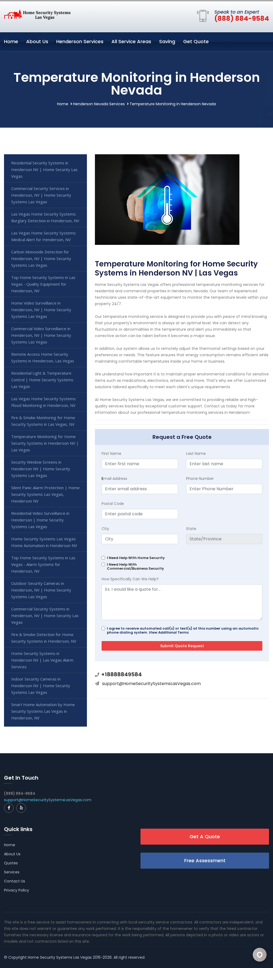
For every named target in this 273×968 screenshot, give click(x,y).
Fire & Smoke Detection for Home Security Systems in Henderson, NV (43, 638)
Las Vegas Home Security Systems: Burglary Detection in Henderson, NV (45, 217)
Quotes (11, 863)
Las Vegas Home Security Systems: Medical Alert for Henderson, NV (43, 236)
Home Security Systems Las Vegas (60, 957)
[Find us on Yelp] (21, 808)
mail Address (114, 478)
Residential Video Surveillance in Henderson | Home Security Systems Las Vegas (40, 520)
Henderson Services (79, 41)
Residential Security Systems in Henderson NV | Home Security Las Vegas (44, 169)
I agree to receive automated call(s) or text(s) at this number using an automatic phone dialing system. (183, 630)
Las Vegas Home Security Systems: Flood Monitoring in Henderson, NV (43, 402)
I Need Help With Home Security (136, 558)
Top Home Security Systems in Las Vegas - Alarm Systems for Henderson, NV (43, 564)
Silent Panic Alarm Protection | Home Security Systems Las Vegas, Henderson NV (45, 494)
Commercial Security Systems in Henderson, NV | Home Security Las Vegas (45, 615)
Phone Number (200, 478)
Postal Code (113, 503)
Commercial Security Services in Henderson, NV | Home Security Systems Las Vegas (41, 195)
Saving (167, 41)
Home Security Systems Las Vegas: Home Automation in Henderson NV (44, 542)
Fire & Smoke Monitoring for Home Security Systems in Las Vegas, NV (43, 421)
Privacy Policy (16, 890)
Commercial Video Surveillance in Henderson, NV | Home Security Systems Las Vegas (41, 335)
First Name (111, 453)
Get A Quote (205, 836)
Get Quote (196, 41)
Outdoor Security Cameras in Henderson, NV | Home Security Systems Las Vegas (41, 590)
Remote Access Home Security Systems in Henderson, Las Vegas (42, 357)
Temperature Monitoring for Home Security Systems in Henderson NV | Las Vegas (45, 443)
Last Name (196, 453)
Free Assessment (205, 860)
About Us (37, 41)
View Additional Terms (169, 632)
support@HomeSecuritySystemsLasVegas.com (151, 684)
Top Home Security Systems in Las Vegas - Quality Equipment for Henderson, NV (43, 284)
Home (11, 41)
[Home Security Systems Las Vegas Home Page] (37, 14)
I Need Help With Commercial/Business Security (135, 566)
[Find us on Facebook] (9, 808)
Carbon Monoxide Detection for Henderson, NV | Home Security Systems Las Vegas (41, 258)
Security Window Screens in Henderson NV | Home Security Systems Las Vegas (40, 468)
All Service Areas (131, 41)
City (105, 528)
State (191, 528)
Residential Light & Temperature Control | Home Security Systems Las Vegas (42, 379)
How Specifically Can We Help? (130, 579)
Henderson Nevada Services (99, 104)
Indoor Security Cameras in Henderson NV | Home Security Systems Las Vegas (40, 685)
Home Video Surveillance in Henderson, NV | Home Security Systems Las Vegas (41, 309)
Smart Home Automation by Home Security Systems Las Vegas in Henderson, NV (43, 711)
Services (11, 872)
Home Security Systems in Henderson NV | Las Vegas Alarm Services (42, 660)
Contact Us (14, 881)
